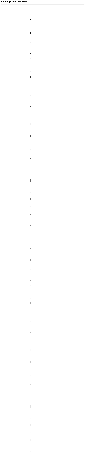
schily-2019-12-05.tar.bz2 (7, 431)
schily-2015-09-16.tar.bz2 (7, 339)
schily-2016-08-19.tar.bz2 (7, 365)
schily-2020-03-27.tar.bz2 (7, 434)
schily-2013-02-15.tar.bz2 (7, 298)
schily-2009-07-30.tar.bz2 (7, 260)
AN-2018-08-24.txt (5, 183)
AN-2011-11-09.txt (5, 56)
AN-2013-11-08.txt (5, 80)
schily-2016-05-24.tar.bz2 (7, 357)
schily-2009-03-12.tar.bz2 (7, 256)
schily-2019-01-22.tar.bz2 (7, 417)
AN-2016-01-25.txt (5, 122)
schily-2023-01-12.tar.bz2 (7, 458)
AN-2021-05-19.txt (5, 223)
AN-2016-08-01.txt (5, 137)
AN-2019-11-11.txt (5, 204)
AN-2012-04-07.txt (5, 61)
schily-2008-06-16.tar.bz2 (7, 247)
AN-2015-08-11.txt (5, 108)
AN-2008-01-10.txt (5, 11)
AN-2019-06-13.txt (5, 197)
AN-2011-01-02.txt (5, 47)
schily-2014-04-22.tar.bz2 (7, 314)
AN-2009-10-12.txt (5, 37)
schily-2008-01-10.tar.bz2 (7, 240)
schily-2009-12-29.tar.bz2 (7, 268)
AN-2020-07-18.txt (5, 214)
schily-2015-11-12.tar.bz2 (7, 341)
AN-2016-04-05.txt (5, 127)
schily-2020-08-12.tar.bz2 (7, 441)
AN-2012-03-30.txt (5, 59)
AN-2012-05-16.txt (5, 65)
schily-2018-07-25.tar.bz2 (7, 407)
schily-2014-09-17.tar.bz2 (7, 318)
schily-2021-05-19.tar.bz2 (7, 449)
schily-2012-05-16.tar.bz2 (7, 292)
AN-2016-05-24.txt (5, 131)
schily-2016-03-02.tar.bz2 (7, 351)
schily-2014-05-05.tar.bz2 (7, 315)
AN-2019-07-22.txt (5, 199)
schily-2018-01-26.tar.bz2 (7, 395)
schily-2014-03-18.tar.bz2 (7, 312)
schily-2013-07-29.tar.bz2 (7, 303)
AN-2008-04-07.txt (5, 14)
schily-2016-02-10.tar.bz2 (7, 350)
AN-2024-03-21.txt (5, 234)
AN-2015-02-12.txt (5, 95)
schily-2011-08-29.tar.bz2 (7, 282)
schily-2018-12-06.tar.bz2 (7, 415)
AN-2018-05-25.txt (5, 176)
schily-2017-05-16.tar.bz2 (7, 380)
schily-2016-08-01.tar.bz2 (7, 363)
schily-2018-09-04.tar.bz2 (7, 410)
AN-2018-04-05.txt (5, 172)
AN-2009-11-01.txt (5, 38)
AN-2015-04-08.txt (5, 99)
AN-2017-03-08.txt (5, 150)
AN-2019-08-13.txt (5, 200)
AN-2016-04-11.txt (5, 128)
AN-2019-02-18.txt (5, 192)
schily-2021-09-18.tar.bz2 (7, 454)
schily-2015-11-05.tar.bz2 (7, 340)
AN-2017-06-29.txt (5, 157)
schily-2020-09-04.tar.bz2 (7, 442)
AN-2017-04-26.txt (5, 152)
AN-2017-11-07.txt (5, 164)
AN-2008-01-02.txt (5, 10)
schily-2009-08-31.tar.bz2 (7, 262)
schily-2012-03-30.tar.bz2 (7, 286)
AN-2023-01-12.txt (5, 231)
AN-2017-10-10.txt (5, 163)
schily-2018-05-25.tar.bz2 (7, 402)
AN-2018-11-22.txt (5, 188)
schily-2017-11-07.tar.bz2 (7, 390)
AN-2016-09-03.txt (5, 140)
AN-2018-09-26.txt (5, 185)
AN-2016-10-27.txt (5, 144)
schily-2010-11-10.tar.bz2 (7, 272)
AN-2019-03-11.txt (5, 193)
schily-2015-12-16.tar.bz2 (7, 345)
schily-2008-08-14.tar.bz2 (7, 249)
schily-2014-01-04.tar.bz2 (7, 310)
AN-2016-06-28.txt (5, 134)
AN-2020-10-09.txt (5, 218)
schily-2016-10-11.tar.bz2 (7, 369)
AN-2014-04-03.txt (5, 87)
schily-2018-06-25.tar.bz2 (7, 404)
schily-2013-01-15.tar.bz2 (7, 297)
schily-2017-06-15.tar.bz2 (7, 382)
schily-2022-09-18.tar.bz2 (7, 456)
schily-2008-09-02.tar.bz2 (7, 252)
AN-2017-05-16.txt (5, 154)
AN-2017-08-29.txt (5, 160)
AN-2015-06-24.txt (5, 105)
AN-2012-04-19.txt (5, 63)
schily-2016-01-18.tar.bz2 (7, 347)
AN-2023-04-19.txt (5, 232)
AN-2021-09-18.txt (5, 228)
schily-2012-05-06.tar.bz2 (7, 291)
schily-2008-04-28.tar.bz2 (7, 245)
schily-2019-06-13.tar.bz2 (7, 423)
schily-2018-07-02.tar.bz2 (7, 405)
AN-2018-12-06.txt (5, 189)
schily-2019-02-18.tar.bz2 (7, 418)
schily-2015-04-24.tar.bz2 (7, 327)
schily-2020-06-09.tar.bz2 (7, 438)
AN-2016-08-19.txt (5, 139)
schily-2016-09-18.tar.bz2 (7, 367)
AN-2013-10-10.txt (5, 78)
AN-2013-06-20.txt (5, 75)
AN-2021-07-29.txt (5, 225)
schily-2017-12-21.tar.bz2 (7, 393)
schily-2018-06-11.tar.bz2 (7, 403)
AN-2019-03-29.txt (5, 194)
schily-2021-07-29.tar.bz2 (7, 451)
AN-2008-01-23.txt (5, 12)
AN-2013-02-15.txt (5, 71)
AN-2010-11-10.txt (5, 45)
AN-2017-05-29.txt (5, 155)
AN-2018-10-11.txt (5, 186)
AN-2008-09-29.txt (5, 26)
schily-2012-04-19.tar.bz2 (7, 290)
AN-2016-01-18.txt (5, 121)
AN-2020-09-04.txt (5, 216)
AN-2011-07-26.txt (5, 53)
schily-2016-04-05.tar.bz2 (7, 353)
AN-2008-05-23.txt (5, 17)
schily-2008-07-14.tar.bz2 (7, 248)
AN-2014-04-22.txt (5, 88)
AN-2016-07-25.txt (5, 136)
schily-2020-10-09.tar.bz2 (7, 444)
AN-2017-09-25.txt (5, 162)
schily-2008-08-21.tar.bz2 (7, 250)
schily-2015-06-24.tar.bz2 (7, 331)
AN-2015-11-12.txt (5, 115)
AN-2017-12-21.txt (5, 167)
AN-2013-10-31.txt (5, 79)
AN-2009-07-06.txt (5, 32)
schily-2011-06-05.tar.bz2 (7, 278)
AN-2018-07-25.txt (5, 181)
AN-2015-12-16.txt (5, 119)
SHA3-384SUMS (4, 235)
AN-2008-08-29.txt (5, 23)
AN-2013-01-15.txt (5, 70)
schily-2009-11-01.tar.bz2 (7, 265)
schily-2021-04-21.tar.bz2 (7, 448)
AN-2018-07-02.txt (5, 179)
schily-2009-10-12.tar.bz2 (7, 264)
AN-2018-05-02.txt (5, 174)
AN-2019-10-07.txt (5, 202)
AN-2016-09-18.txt (5, 141)
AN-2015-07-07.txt (5, 106)
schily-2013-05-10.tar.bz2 (7, 299)
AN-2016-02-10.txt (5, 124)
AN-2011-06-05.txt (5, 51)
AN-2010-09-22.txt (5, 44)
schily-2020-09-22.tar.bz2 (7, 443)
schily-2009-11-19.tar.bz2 (7, 266)
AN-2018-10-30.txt (5, 187)
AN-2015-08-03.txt (5, 107)
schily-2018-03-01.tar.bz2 (7, 396)
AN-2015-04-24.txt (5, 101)
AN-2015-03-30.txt (5, 98)
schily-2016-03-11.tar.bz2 (7, 352)
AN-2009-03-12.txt (5, 29)
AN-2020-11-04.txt (5, 219)
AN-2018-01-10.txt (5, 168)
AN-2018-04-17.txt (5, 173)
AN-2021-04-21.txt (5, 222)
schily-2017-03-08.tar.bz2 (7, 376)
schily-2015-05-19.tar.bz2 (7, 329)
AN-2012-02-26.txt (5, 58)
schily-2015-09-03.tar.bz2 (7, 338)
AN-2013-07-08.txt (5, 76)
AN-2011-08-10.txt (5, 54)
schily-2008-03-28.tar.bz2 (7, 242)
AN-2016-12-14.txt (5, 146)
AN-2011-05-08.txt (5, 50)
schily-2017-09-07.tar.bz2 (7, 387)
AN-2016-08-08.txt (5, 138)
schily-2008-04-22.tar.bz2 (7, 244)
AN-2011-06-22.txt (5, 52)
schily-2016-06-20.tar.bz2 (7, 359)
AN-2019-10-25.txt (5, 203)
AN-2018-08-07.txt (5, 182)
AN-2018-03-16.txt (5, 171)
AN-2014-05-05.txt (5, 89)
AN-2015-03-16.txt (5, 97)
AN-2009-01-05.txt (5, 28)
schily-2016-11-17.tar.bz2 (7, 371)
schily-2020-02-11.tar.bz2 (7, 432)
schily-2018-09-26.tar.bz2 (7, 411)
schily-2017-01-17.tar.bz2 (7, 373)
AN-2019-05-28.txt (5, 196)
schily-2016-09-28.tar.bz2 (7, 368)
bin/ (2, 7)
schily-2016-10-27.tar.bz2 (7, 370)
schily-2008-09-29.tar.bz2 (7, 253)
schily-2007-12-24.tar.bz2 (7, 238)
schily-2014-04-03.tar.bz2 (7, 313)
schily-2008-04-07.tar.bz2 (7, 243)
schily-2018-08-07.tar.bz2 (7, 408)
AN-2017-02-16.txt (5, 149)
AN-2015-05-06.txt (5, 102)
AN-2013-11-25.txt (5, 82)
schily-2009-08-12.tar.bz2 (7, 261)
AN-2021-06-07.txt (5, 224)
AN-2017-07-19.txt (5, 158)
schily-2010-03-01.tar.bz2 (7, 269)
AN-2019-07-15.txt (5, 198)
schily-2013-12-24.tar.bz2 (7, 309)
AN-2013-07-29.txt (5, 77)
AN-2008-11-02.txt (5, 27)
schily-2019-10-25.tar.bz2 (7, 429)
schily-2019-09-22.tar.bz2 (7, 427)
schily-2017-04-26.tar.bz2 (7, 378)
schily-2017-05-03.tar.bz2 (7, 379)
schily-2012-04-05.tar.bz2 (7, 287)
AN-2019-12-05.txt (5, 205)
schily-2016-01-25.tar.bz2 (7, 348)
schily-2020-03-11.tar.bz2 (7, 433)
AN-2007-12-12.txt (5, 8)
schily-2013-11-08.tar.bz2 (7, 306)
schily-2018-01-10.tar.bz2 (7, 394)
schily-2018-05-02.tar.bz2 (7, 400)
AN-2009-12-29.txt (5, 41)
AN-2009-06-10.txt (5, 31)
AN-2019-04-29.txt (5, 195)
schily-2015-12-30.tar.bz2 (7, 346)
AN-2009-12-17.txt (5, 40)
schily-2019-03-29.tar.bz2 (7, 420)
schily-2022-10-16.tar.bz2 (7, 457)
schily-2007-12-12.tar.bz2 (7, 237)
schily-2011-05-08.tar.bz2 (7, 277)
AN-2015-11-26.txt (5, 117)
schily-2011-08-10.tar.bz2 (7, 281)
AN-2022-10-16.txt (5, 230)
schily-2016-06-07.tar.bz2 (7, 358)
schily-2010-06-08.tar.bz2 (7, 270)
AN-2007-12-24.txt (5, 9)
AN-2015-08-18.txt (5, 110)
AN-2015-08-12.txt (5, 109)
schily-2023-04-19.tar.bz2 (7, 459)
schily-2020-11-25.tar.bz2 (7, 446)
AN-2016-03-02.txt (5, 125)
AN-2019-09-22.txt (5, 201)
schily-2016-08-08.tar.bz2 (7, 364)
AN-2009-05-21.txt (5, 30)
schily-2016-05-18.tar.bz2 (7, 356)
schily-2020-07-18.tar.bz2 (7, 440)
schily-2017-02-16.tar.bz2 (7, 375)
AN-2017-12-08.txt (5, 166)
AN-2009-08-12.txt (5, 34)
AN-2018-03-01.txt (5, 170)
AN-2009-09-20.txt (5, 36)
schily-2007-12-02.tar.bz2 (7, 236)
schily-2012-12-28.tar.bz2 (7, 295)
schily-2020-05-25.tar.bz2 (7, 437)
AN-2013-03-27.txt (5, 72)
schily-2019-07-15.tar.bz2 (7, 424)
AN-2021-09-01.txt (5, 227)
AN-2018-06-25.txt (5, 178)
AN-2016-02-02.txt (5, 123)
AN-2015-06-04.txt (5, 104)
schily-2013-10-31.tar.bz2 (7, 305)
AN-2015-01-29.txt (5, 94)
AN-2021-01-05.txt (5, 221)
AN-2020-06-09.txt (5, 212)
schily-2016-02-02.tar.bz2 (7, 349)
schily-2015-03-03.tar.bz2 (7, 322)
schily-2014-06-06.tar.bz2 (7, 316)
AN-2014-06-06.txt (5, 90)
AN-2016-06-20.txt (5, 133)
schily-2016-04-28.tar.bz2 (7, 355)
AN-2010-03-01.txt (5, 42)
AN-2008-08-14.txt (5, 20)
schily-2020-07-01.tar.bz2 (7, 439)
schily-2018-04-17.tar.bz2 (7, 399)
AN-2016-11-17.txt (5, 145)
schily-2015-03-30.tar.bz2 (7, 324)
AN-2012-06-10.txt (5, 66)
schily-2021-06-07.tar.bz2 (7, 450)
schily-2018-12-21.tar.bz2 (7, 416)
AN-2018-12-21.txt (5, 190)
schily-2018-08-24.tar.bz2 (7, 409)
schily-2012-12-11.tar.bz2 (7, 294)
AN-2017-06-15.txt (5, 156)
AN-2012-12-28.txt (5, 68)
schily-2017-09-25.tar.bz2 (7, 388)
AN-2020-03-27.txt (5, 208)
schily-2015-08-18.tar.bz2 (7, 336)
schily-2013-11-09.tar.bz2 (7, 307)
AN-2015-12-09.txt (5, 118)
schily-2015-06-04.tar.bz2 (7, 330)
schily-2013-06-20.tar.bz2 (7, 301)
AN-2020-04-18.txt (5, 209)
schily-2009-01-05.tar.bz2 (7, 255)
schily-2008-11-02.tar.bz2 (7, 254)
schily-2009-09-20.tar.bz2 (7, 263)
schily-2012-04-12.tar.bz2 (7, 289)
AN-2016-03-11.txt (5, 126)
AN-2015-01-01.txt (5, 93)
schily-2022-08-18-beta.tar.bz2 (8, 455)
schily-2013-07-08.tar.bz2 (7, 302)
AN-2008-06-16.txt (5, 18)
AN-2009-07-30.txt (5, 33)
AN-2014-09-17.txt (5, 92)
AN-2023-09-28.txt (5, 233)
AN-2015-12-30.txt (5, 120)
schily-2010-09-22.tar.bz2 (7, 271)
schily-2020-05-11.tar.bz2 (7, 436)
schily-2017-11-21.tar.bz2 (7, 391)
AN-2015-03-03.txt (5, 96)
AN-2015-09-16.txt (5, 113)
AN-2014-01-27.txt (5, 85)
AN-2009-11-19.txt (5, 39)
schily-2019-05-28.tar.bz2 (7, 422)
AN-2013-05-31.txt (5, 74)
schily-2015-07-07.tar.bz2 (7, 332)
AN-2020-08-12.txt (5, 215)
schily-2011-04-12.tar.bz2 (7, 275)
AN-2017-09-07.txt (5, 161)
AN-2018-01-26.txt (5, 169)
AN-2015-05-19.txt (5, 103)
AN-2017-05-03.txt (5, 153)
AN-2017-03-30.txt (5, 151)
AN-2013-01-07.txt (5, 69)
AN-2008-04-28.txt (5, 16)
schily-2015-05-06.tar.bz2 (7, 328)
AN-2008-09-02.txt (5, 24)
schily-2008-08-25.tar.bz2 (7, 251)
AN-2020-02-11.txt (5, 206)
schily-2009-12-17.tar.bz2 (7, 267)
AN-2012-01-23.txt (5, 57)
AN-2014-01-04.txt (5, 84)
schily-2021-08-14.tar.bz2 (7, 452)
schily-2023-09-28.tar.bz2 (7, 460)
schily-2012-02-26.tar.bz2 (7, 285)
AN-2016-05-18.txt (5, 130)
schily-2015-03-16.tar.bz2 (7, 323)
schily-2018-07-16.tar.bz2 (7, 406)
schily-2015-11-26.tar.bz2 (7, 343)
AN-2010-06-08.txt (5, 43)
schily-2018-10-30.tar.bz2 (7, 413)
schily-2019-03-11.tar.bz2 (7, 419)
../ (1, 5)
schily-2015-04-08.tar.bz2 (7, 325)
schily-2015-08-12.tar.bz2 (7, 335)
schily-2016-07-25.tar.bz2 (7, 362)
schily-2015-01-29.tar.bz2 (7, 320)
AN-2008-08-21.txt (5, 21)
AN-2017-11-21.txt (5, 165)
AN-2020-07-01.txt (5, 213)
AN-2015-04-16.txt (5, 100)
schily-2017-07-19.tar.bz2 (7, 384)
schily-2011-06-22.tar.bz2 (7, 279)
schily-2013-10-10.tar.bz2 (7, 304)
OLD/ (2, 6)
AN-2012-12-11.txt (5, 67)
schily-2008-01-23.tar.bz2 (7, 241)
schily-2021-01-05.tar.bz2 (7, 447)
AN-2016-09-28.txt (5, 142)
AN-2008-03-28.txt (5, 13)
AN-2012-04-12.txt (5, 62)
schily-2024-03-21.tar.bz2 (7, 461)
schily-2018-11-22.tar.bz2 (7, 414)
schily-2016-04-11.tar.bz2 (7, 354)
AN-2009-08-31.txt (5, 35)
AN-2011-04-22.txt (5, 49)
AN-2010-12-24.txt (5, 46)
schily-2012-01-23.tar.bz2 (7, 284)
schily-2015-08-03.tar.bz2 (7, 333)
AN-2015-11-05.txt (5, 114)
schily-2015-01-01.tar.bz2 (7, 319)
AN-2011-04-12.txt (5, 48)
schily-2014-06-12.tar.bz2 (7, 317)
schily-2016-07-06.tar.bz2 (7, 361)
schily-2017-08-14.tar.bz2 (7, 385)
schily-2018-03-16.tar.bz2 (7, 397)
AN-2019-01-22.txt (5, 191)
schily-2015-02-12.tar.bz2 (7, 321)
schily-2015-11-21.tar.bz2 (7, 342)
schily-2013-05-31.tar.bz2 (7, 300)
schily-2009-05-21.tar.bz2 (7, 257)
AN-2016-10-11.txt (5, 143)
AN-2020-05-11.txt (5, 210)
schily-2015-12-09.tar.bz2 (7, 344)
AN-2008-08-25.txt (5, 22)
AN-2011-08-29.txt (5, 55)
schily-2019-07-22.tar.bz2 (7, 425)
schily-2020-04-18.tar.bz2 (7, 435)
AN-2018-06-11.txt (5, 177)
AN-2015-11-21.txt (5, 116)
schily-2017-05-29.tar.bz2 (7, 381)
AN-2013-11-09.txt (5, 81)
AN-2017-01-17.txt (5, 147)
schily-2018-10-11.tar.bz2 (7, 412)
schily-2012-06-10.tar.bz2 (7, 293)
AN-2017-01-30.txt (5, 148)
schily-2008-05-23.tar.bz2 (7, 246)
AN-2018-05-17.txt (5, 175)
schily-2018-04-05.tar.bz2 (7, 398)
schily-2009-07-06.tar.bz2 (7, 259)
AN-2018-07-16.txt (5, 180)
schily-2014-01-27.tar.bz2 (7, 311)
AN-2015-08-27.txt (5, 111)
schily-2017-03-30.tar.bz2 (7, 377)
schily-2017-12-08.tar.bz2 (7, 392)
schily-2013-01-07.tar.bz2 (7, 296)
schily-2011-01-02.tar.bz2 (7, 274)
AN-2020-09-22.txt (5, 217)
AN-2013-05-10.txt (5, 73)
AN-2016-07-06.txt (5, 135)
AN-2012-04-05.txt (5, 60)
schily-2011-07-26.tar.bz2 (7, 280)
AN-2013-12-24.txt (5, 83)
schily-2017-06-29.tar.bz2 (7, 383)
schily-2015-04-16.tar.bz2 (7, 326)
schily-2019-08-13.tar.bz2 (7, 426)
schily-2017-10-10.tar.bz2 (7, 389)
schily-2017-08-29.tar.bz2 (7, 386)
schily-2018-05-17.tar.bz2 (7, 401)
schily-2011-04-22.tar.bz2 (7, 276)
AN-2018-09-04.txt (5, 184)
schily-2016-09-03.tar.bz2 (7, 366)
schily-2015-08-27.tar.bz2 (7, 337)
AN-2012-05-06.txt (5, 64)
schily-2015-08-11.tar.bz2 (7, 334)
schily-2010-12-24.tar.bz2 (7, 273)
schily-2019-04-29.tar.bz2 (7, 421)
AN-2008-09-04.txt (5, 25)
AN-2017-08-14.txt (5, 159)
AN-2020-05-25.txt (5, 211)
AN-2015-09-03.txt (5, 112)
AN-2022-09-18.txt (5, 229)
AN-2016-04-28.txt (5, 129)
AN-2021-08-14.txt (5, 226)
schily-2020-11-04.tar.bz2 (7, 445)
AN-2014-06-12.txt (5, 91)
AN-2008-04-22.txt (5, 15)
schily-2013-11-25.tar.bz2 (7, 308)
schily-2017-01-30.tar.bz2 (7, 374)
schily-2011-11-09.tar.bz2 (7, 283)
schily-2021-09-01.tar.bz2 (7, 453)
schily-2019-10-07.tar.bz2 (7, 428)
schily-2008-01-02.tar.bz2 (7, 239)
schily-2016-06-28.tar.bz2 (7, 360)
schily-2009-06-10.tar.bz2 (7, 258)
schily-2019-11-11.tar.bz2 (7, 430)
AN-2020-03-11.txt (5, 207)
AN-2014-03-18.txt (5, 86)
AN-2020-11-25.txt (5, 220)
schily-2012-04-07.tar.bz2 (7, 288)
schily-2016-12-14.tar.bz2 (7, 372)
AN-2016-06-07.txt (5, 132)
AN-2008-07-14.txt (5, 19)
